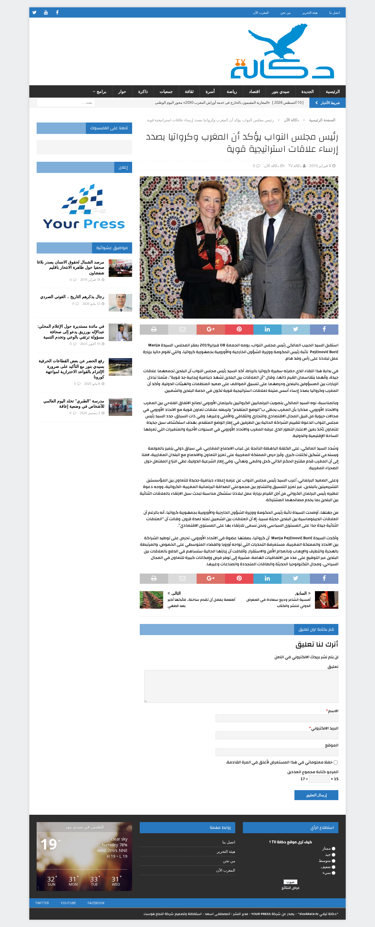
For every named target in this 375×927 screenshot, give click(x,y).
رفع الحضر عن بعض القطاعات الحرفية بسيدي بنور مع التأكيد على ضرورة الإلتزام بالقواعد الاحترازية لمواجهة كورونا (71, 369)
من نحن (285, 12)
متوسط (325, 860)
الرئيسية (333, 91)
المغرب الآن (261, 12)
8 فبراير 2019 (320, 165)
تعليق (333, 667)
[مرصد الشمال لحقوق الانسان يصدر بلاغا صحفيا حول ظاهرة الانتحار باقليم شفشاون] (120, 268)
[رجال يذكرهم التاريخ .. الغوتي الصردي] (120, 303)
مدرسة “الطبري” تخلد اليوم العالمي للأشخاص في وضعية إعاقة (73, 403)
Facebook (96, 903)
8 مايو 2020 (92, 383)
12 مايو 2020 (91, 303)
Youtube (68, 903)
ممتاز (326, 848)
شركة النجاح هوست (159, 914)
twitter (42, 903)
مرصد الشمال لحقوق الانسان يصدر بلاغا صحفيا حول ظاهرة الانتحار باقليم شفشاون (70, 267)
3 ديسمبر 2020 (90, 413)
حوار (122, 91)
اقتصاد (254, 91)
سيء (327, 872)
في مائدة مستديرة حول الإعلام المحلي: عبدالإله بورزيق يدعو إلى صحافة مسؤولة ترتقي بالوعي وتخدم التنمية (71, 331)
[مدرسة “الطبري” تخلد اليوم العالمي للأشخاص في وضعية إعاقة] (120, 407)
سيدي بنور (280, 91)
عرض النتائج (291, 887)
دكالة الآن (271, 165)
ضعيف (326, 866)
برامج (101, 91)
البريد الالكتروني (324, 728)
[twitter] (34, 12)
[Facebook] (57, 12)
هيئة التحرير (310, 12)
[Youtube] (46, 12)
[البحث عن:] (66, 102)
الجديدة (307, 91)
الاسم (333, 711)
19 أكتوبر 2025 (90, 343)
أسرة (210, 91)
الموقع (331, 745)
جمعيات (166, 91)
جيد (328, 854)
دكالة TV (294, 165)
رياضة (232, 91)
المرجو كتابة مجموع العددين (312, 772)
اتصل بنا (334, 12)
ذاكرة (143, 91)
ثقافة (189, 91)
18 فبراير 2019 (90, 279)
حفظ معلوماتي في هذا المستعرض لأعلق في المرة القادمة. (279, 762)
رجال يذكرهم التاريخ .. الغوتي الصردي (72, 296)
